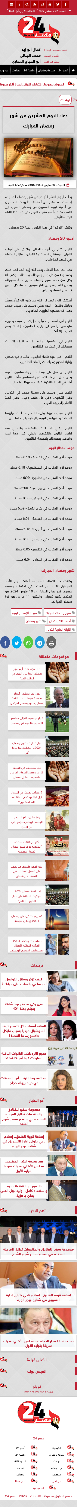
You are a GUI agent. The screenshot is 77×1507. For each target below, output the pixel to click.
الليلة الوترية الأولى (59, 629)
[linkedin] (42, 4)
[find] (27, 4)
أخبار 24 (63, 69)
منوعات (56, 1474)
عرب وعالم (56, 1467)
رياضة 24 (29, 69)
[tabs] (11, 4)
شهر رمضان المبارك (58, 612)
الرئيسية (56, 1447)
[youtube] (50, 4)
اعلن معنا (20, 1480)
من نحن (56, 1480)
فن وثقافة (20, 1460)
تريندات (65, 99)
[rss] (34, 4)
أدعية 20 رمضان (60, 621)
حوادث (16, 69)
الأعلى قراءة (37, 1359)
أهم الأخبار (37, 1210)
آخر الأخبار (36, 1099)
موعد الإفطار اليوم (25, 612)
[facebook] (65, 4)
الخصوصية (38, 1487)
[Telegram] (40, 642)
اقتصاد (20, 1467)
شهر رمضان (34, 621)
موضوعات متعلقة (54, 655)
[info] (19, 4)
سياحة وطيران (46, 69)
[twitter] (57, 4)
